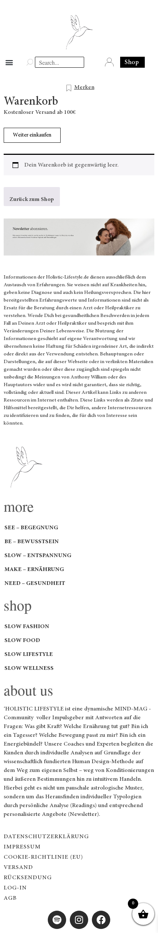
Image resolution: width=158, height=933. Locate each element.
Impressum (22, 847)
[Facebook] (101, 920)
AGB (10, 898)
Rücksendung (28, 878)
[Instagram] (79, 920)
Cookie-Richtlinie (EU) (43, 857)
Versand (18, 867)
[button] (9, 62)
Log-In (15, 888)
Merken (84, 87)
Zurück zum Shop (32, 199)
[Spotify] (57, 920)
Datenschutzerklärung (46, 837)
